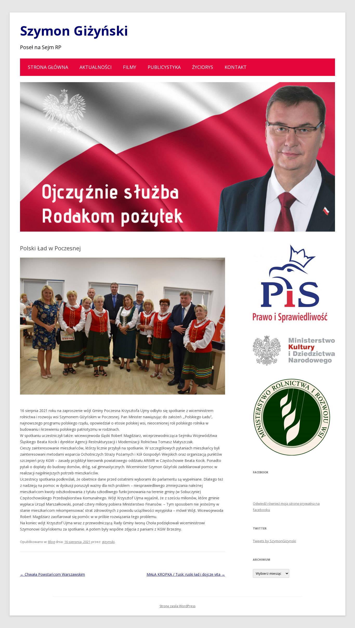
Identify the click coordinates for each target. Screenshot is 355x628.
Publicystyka (164, 67)
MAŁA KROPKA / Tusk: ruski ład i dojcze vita (186, 574)
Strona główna (48, 67)
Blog (51, 541)
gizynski (108, 541)
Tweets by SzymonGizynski (274, 541)
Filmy (129, 67)
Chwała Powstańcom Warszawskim (52, 574)
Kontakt (236, 67)
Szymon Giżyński (74, 31)
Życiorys (202, 67)
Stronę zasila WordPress (177, 606)
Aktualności (95, 67)
